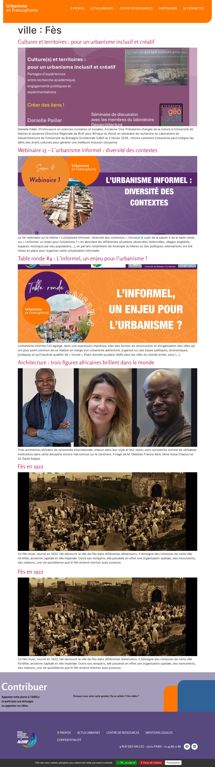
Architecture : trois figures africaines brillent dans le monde (86, 362)
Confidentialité (69, 740)
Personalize (173, 762)
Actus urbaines (102, 8)
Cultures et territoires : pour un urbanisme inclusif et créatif (86, 41)
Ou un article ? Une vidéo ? (124, 696)
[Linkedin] (194, 746)
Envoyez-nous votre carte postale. (91, 696)
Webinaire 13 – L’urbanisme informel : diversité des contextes (87, 150)
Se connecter (193, 8)
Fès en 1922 (30, 466)
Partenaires (168, 8)
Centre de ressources (136, 8)
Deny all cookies (152, 762)
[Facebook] (187, 746)
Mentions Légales (159, 732)
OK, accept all (127, 762)
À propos (77, 8)
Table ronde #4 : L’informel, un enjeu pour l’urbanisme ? (82, 258)
